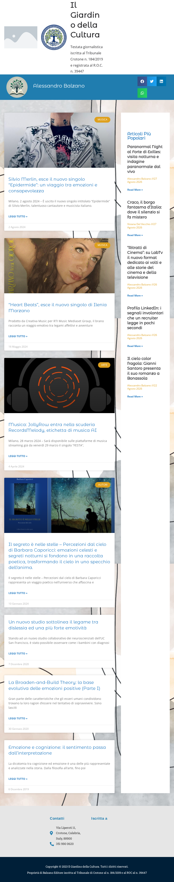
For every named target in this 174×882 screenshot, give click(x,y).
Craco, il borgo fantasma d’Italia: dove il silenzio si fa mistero (144, 209)
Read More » (135, 189)
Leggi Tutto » (17, 216)
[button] (142, 81)
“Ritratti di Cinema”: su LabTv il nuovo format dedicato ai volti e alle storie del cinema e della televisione (145, 262)
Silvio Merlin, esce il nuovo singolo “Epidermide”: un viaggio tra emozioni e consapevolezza (52, 184)
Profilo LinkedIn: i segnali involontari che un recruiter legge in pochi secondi (145, 318)
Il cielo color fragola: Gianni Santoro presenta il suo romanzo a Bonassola (144, 368)
